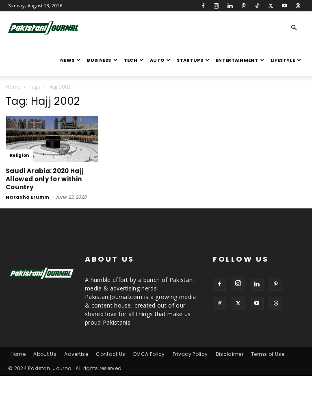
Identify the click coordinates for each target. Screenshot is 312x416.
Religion (19, 155)
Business (99, 60)
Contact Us (110, 354)
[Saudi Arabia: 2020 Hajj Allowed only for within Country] (52, 139)
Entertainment (237, 60)
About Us (44, 354)
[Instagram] (216, 5)
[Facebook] (203, 5)
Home (13, 86)
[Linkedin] (230, 5)
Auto (157, 60)
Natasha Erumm (27, 197)
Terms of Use (267, 354)
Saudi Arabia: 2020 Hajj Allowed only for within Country (45, 179)
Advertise (76, 354)
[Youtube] (284, 5)
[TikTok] (257, 5)
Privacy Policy (190, 354)
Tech (130, 60)
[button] (294, 28)
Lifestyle (283, 60)
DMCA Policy (149, 354)
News (67, 60)
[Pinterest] (244, 5)
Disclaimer (229, 354)
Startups (190, 60)
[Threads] (298, 5)
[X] (270, 5)
